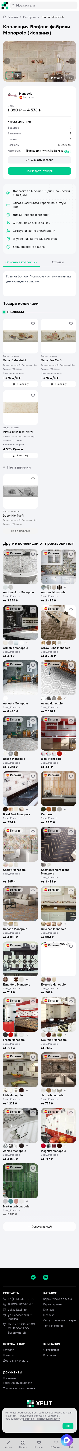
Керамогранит (52, 1304)
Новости (9, 1355)
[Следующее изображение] (71, 61)
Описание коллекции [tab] (21, 262)
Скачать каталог (42, 160)
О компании (51, 1350)
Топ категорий (53, 1325)
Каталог (8, 1350)
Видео (58, 77)
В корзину (23, 384)
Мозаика (48, 1315)
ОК (68, 1426)
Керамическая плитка (57, 1299)
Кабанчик (56, 150)
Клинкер (48, 1309)
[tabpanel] (39, 283)
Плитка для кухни (37, 150)
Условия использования (19, 1388)
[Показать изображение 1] (9, 75)
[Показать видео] (18, 75)
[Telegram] (33, 1277)
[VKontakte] (45, 1277)
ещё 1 (67, 150)
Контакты (49, 1355)
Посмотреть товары (39, 171)
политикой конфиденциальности (41, 1418)
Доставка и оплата (15, 1360)
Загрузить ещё (42, 1226)
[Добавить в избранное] (33, 323)
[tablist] (39, 262)
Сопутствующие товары (59, 1320)
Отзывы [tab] (58, 262)
